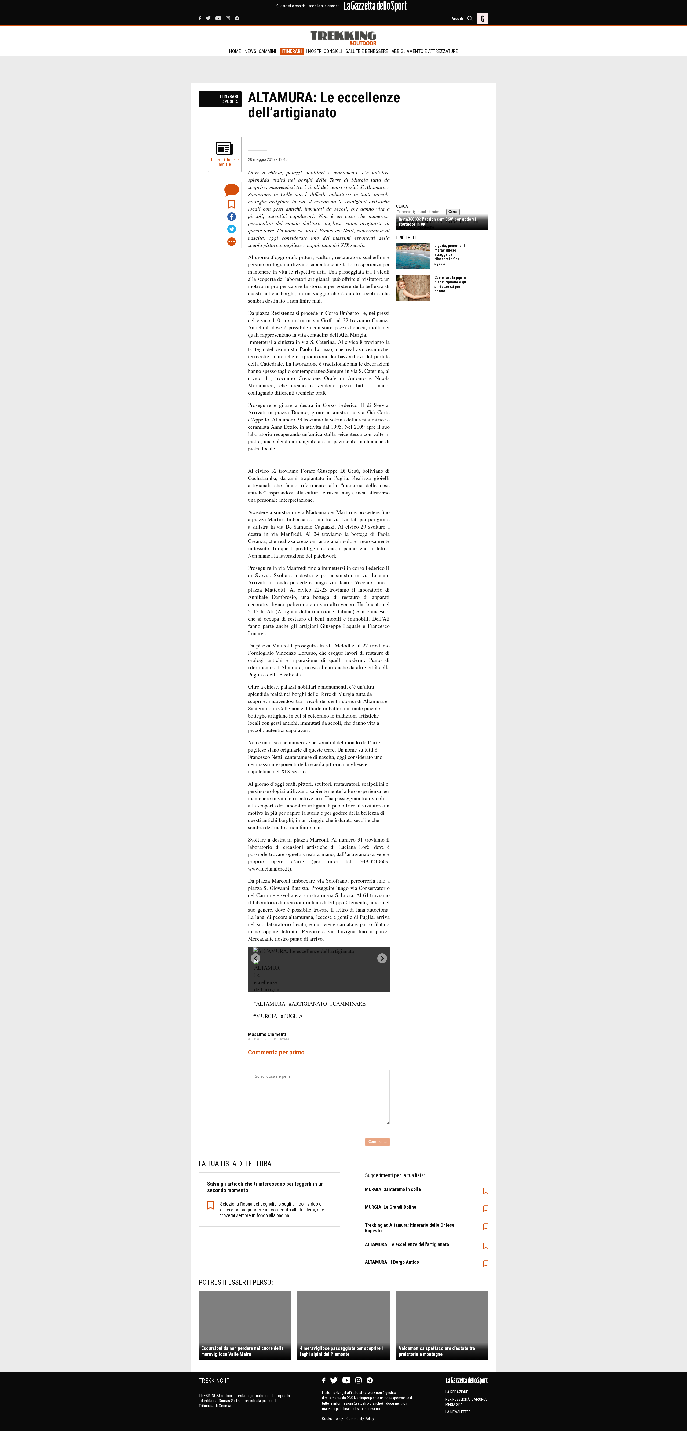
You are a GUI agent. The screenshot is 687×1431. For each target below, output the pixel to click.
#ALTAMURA (269, 1003)
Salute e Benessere (366, 51)
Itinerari (292, 51)
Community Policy (360, 1419)
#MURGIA (265, 1015)
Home (235, 51)
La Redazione (456, 1392)
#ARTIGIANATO (308, 1003)
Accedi (457, 18)
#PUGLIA (292, 1015)
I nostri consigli (324, 51)
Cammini (267, 51)
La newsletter (458, 1412)
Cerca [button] (453, 212)
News (250, 51)
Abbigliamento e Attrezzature (425, 51)
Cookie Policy (333, 1419)
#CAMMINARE (348, 1003)
